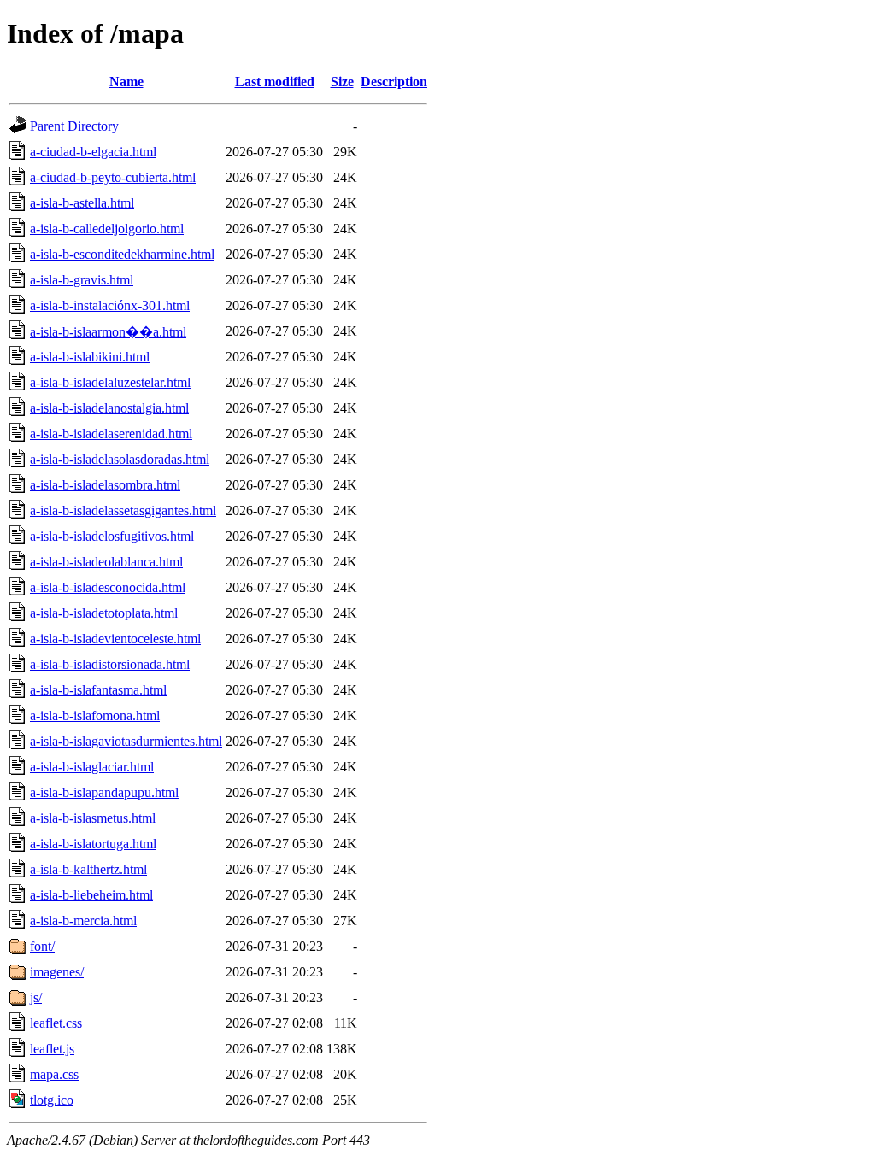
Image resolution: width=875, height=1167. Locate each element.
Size (342, 81)
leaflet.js (52, 1048)
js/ (36, 997)
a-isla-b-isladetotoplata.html (104, 613)
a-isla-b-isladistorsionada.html (110, 664)
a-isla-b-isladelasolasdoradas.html (119, 459)
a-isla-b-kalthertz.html (88, 869)
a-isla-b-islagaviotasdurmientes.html (126, 741)
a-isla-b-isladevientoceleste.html (115, 638)
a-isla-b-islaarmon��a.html (108, 332)
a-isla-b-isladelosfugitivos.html (112, 536)
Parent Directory (74, 126)
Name (126, 81)
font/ (42, 946)
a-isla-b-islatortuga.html (93, 843)
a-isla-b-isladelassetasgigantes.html (123, 510)
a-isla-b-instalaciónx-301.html (110, 305)
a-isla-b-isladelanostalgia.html (109, 408)
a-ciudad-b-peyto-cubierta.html (113, 177)
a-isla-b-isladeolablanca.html (106, 561)
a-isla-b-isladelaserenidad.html (111, 433)
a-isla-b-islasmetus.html (93, 818)
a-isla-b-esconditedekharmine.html (122, 254)
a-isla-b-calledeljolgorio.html (107, 228)
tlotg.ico (51, 1100)
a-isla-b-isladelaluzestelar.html (110, 382)
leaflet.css (56, 1023)
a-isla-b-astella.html (82, 203)
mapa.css (54, 1074)
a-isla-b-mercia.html (83, 920)
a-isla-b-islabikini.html (90, 356)
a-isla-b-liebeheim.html (91, 895)
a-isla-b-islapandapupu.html (104, 792)
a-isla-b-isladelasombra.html (105, 485)
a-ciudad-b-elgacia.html (93, 151)
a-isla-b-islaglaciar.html (92, 766)
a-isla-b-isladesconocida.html (107, 587)
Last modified (274, 81)
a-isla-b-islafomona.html (95, 715)
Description (394, 81)
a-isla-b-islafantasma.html (98, 690)
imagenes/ (57, 972)
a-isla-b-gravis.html (81, 280)
